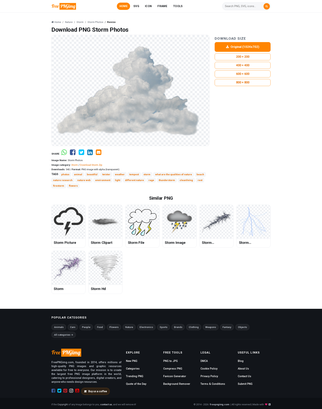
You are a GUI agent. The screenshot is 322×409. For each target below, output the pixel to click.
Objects (242, 327)
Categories (133, 368)
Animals (59, 327)
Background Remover (176, 384)
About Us (243, 368)
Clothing (194, 327)
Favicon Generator (174, 376)
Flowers (114, 327)
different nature (134, 180)
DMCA (204, 361)
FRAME (162, 6)
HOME (123, 6)
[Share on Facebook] (72, 153)
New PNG (131, 361)
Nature (129, 327)
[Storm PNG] (68, 268)
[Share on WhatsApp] (64, 153)
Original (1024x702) (245, 47)
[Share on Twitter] (81, 153)
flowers (73, 185)
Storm (74, 165)
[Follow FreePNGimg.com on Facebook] (53, 390)
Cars (72, 327)
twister (106, 174)
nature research (62, 180)
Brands (178, 327)
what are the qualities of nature (173, 174)
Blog (241, 361)
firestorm (58, 185)
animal (78, 174)
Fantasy (226, 327)
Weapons (210, 327)
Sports (163, 327)
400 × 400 (242, 65)
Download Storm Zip (91, 165)
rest (200, 180)
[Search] (266, 6)
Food (100, 327)
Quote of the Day (136, 384)
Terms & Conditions (213, 384)
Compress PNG (172, 368)
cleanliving (186, 180)
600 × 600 (242, 74)
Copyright (62, 404)
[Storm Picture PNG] (68, 222)
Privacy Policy (209, 376)
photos (65, 174)
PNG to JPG (170, 361)
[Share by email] (98, 153)
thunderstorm (167, 180)
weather (120, 174)
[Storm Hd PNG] (105, 268)
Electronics (146, 327)
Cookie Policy (209, 368)
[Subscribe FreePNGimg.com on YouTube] (77, 390)
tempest (134, 174)
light (117, 180)
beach (200, 174)
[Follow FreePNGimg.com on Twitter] (59, 390)
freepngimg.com (219, 404)
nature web (84, 180)
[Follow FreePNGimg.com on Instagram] (71, 390)
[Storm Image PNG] (179, 222)
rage (151, 180)
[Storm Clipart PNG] (105, 222)
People (86, 327)
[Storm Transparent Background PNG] (216, 222)
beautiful (92, 174)
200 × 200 (242, 56)
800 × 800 (242, 82)
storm (146, 174)
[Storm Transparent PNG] (253, 222)
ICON (148, 6)
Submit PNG (245, 384)
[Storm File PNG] (142, 222)
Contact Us (244, 376)
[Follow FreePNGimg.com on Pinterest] (65, 390)
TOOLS (178, 6)
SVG (136, 6)
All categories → (63, 334)
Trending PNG (134, 376)
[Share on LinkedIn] (90, 153)
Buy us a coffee (97, 391)
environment (102, 180)
